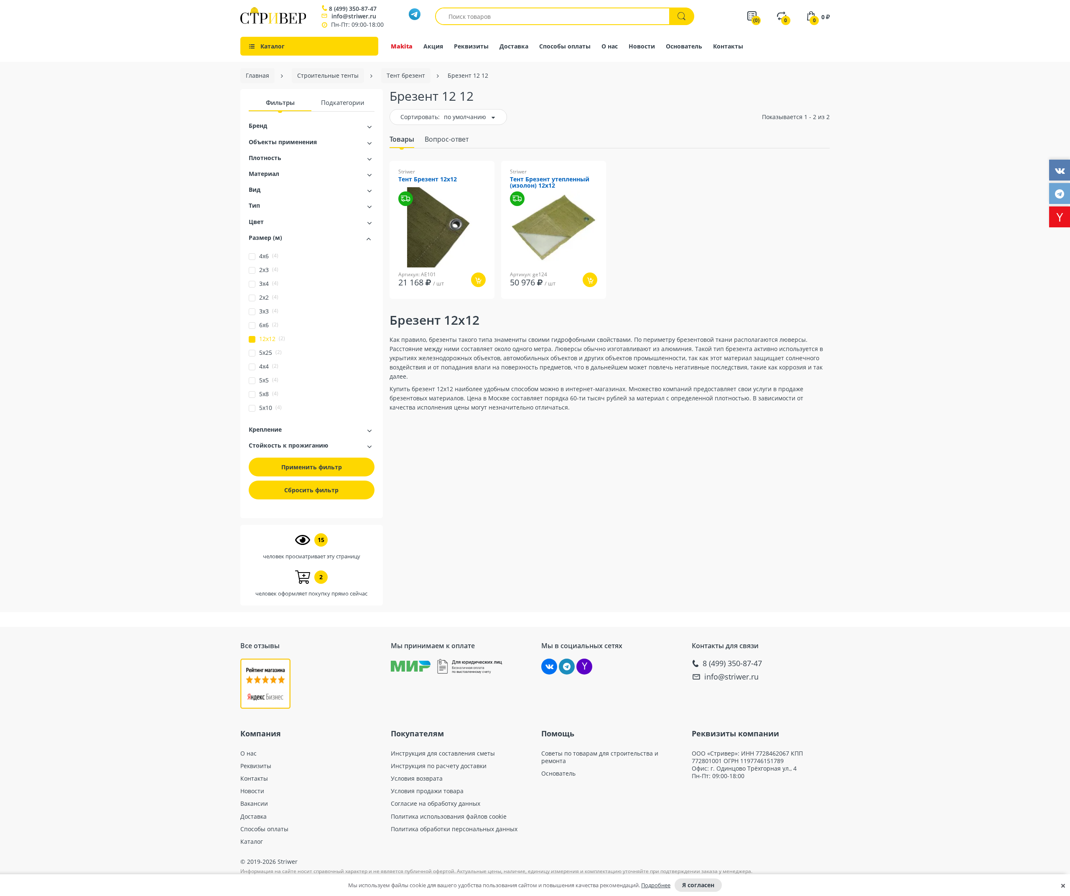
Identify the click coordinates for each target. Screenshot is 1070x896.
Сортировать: (420, 117)
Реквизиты (471, 46)
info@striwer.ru (353, 16)
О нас (609, 46)
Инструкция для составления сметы (443, 753)
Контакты (728, 46)
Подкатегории (342, 102)
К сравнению (427, 304)
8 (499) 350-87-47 (353, 9)
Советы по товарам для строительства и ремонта (599, 757)
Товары (402, 139)
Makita (402, 46)
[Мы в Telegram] (567, 667)
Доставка (513, 46)
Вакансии (254, 803)
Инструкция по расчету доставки (439, 766)
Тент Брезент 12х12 (427, 179)
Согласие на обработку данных (435, 803)
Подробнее (655, 885)
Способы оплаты (565, 46)
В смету (470, 304)
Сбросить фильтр (311, 490)
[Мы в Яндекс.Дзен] (584, 667)
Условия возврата (417, 778)
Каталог (251, 841)
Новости (642, 46)
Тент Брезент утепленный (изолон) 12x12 (549, 182)
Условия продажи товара (427, 791)
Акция (433, 46)
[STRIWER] (273, 21)
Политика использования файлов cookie (449, 816)
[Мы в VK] (549, 667)
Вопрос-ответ (447, 139)
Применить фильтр (311, 467)
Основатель (684, 46)
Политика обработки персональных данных (454, 829)
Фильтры (280, 102)
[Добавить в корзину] (478, 279)
